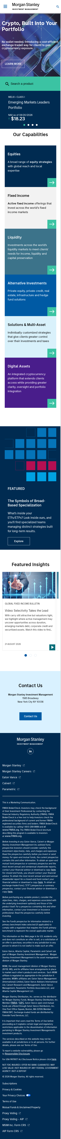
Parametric (9, 789)
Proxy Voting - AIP (13, 1119)
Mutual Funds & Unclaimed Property (21, 1107)
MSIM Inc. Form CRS (14, 1125)
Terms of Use (9, 1101)
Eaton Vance (9, 777)
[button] (25, 655)
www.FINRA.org (13, 836)
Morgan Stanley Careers (16, 771)
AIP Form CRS (10, 1131)
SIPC (21, 1002)
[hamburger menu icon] (5, 6)
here (53, 869)
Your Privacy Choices (14, 1095)
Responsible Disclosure (17, 1053)
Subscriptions (9, 1083)
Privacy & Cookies (12, 1089)
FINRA (14, 1002)
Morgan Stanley (11, 765)
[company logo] (25, 6)
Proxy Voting (9, 1113)
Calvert (6, 783)
